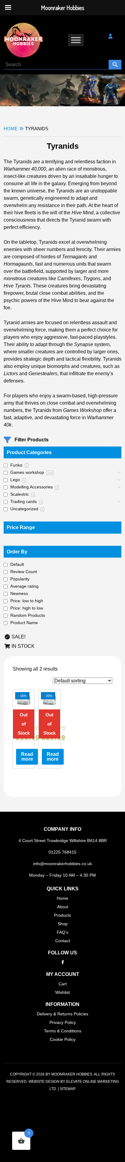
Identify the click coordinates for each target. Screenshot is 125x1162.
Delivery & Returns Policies (62, 1013)
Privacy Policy (62, 1022)
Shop (63, 923)
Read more (27, 757)
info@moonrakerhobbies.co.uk (62, 863)
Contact (62, 940)
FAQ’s (62, 932)
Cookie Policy (63, 1039)
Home (11, 128)
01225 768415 (62, 852)
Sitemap (68, 1089)
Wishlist (62, 992)
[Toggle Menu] (76, 40)
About (62, 906)
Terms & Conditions (62, 1030)
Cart (63, 983)
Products (62, 915)
